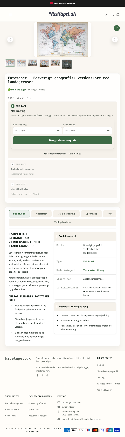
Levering (100, 377)
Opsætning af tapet (37, 403)
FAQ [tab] (110, 213)
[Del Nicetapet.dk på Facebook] (37, 375)
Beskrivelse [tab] (19, 213)
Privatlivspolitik (12, 409)
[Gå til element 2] (22, 63)
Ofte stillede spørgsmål (107, 371)
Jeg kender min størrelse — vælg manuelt (62, 153)
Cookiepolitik (11, 415)
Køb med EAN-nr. (104, 389)
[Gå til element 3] (33, 62)
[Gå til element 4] (44, 63)
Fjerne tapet (34, 409)
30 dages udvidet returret (108, 383)
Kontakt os (66, 325)
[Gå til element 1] (10, 63)
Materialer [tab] (41, 213)
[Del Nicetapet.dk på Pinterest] (42, 375)
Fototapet (88, 261)
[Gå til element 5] (55, 63)
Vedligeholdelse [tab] (62, 222)
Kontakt (100, 365)
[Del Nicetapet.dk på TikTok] (47, 375)
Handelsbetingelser (14, 403)
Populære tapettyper (37, 415)
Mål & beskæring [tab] (66, 213)
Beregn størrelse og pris (62, 140)
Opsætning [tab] (91, 213)
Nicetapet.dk (18, 358)
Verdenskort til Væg (93, 270)
